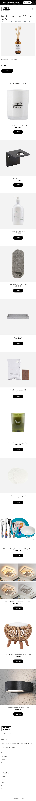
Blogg (3, 776)
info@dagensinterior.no (8, 747)
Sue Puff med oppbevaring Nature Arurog (18, 655)
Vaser (3, 766)
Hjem (2, 21)
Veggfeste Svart (18, 178)
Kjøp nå (7, 70)
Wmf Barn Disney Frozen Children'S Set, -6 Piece (18, 549)
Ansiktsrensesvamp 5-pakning (18, 496)
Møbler (3, 763)
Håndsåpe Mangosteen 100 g (18, 390)
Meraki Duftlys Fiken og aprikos (18, 443)
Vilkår (3, 783)
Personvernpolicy (6, 786)
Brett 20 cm (18, 337)
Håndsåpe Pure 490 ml (18, 231)
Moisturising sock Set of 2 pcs (18, 284)
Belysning (4, 756)
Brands (11, 59)
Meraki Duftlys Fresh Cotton (18, 125)
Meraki (15, 59)
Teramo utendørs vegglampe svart (18, 707)
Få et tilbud (27, 2)
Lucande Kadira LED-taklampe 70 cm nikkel (18, 602)
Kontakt (3, 780)
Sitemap (3, 789)
